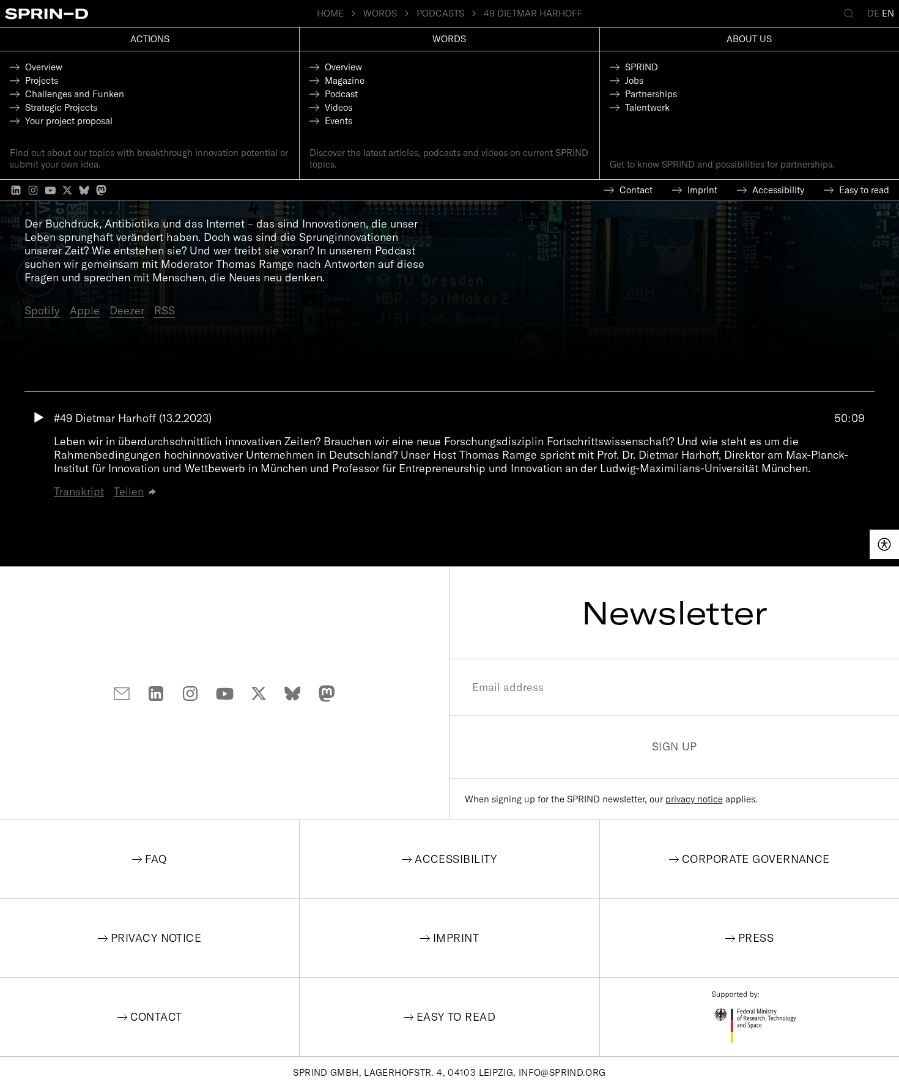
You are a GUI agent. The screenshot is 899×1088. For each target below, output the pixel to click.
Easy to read (455, 1017)
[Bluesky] (84, 190)
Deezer (126, 310)
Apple (85, 310)
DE (873, 13)
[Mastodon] (101, 190)
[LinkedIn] (16, 190)
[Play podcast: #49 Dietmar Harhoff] (39, 455)
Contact (156, 1017)
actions (149, 39)
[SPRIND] (161, 14)
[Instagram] (33, 190)
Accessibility (456, 859)
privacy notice (694, 799)
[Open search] (851, 13)
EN (888, 13)
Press (756, 938)
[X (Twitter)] (67, 190)
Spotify (42, 310)
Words (449, 39)
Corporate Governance (756, 859)
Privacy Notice (156, 938)
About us (749, 39)
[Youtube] (50, 190)
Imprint (456, 938)
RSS (164, 310)
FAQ (155, 859)
